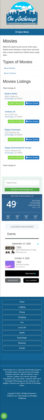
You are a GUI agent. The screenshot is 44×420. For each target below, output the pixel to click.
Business (22, 343)
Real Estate (22, 338)
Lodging (22, 307)
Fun (22, 322)
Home (22, 302)
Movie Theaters (10, 73)
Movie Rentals (9, 68)
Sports (22, 333)
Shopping (22, 317)
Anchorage (9, 99)
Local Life (22, 328)
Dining (22, 312)
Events (22, 348)
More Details (33, 103)
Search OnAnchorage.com (23, 189)
